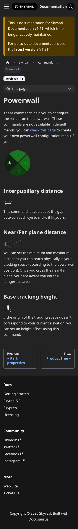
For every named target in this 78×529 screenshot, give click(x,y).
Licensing (11, 414)
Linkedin (10, 440)
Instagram (12, 460)
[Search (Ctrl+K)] (71, 6)
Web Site (10, 486)
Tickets (9, 493)
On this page (16, 88)
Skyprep (10, 407)
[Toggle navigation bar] (6, 6)
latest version (26, 49)
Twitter (9, 447)
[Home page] (7, 62)
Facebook (11, 454)
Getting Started (16, 393)
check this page (43, 130)
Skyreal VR (12, 400)
